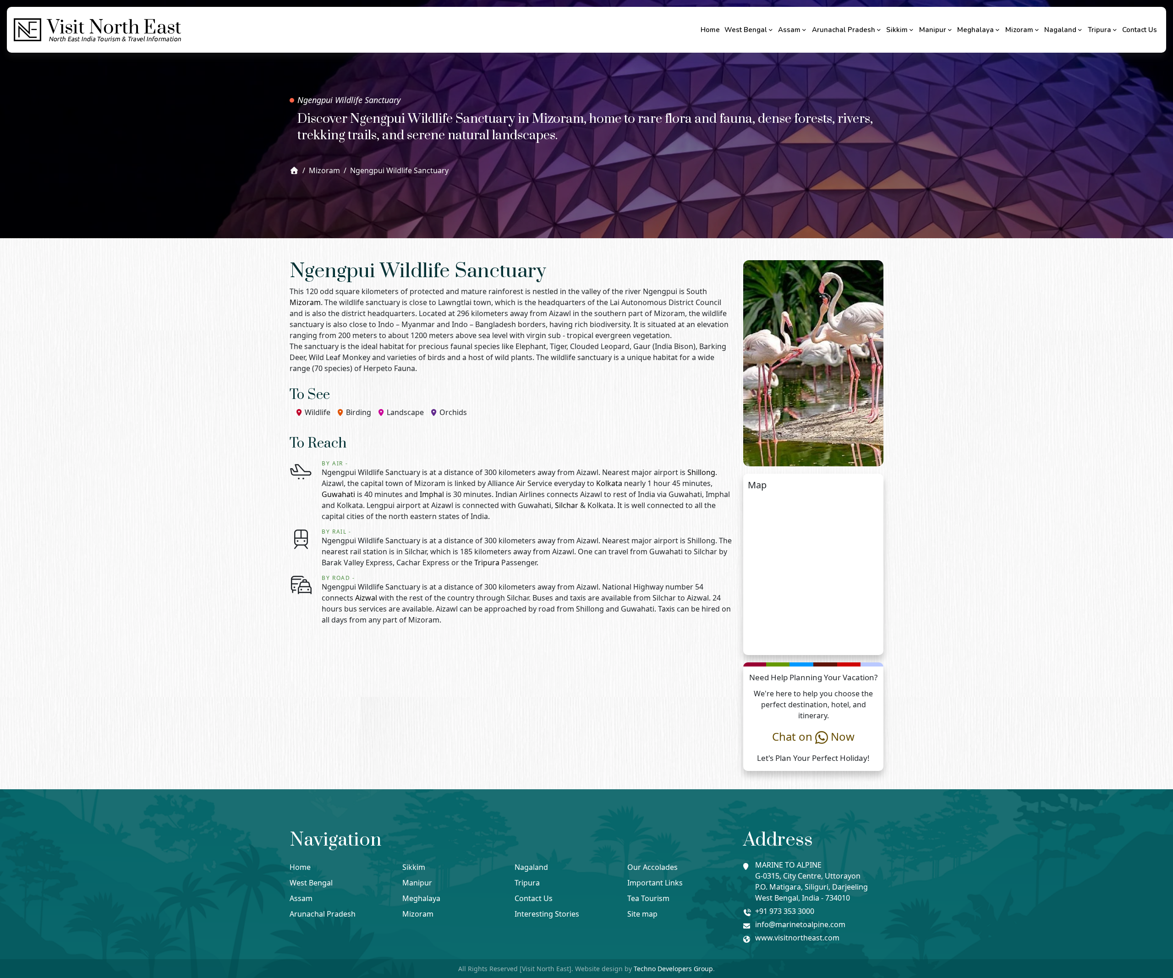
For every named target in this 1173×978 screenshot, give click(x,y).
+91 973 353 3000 (784, 911)
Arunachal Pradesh (843, 29)
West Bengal (745, 29)
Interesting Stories (547, 914)
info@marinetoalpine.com (800, 924)
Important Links (655, 883)
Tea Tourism (648, 898)
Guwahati (338, 494)
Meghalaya (975, 29)
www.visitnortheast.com (797, 938)
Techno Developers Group (673, 968)
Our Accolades (652, 867)
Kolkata (609, 483)
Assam (789, 29)
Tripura (1099, 29)
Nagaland (1060, 29)
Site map (642, 914)
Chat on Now (813, 736)
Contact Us (1139, 29)
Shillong (701, 472)
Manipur (932, 29)
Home (710, 29)
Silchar (566, 505)
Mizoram (1019, 29)
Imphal (432, 494)
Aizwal (366, 598)
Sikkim (897, 29)
